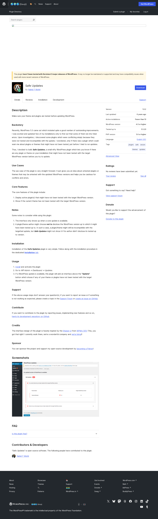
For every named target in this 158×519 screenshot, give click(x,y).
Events (97, 484)
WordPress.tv (72, 491)
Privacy (12, 491)
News (11, 484)
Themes (41, 484)
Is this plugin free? (19, 434)
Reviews (29, 100)
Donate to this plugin (115, 219)
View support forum (114, 196)
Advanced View (112, 156)
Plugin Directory (15, 12)
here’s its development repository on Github (30, 316)
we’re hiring (76, 334)
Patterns (41, 491)
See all (143, 176)
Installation (42, 100)
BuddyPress (128, 491)
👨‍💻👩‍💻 (68, 488)
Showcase (42, 480)
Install (17, 267)
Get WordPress (147, 4)
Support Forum (66, 298)
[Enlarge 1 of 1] (96, 365)
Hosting (12, 488)
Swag (97, 491)
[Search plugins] (33, 19)
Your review (111, 176)
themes (135, 149)
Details (17, 100)
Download (140, 88)
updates (142, 149)
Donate (98, 488)
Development (58, 100)
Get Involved (99, 480)
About (11, 480)
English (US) (141, 139)
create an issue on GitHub (86, 298)
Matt (125, 484)
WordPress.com (130, 480)
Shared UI (67, 331)
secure (142, 145)
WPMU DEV (82, 331)
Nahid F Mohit (34, 89)
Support (142, 100)
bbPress (127, 488)
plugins (131, 145)
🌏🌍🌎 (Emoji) (36, 504)
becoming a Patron (85, 349)
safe (136, 145)
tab (31, 252)
